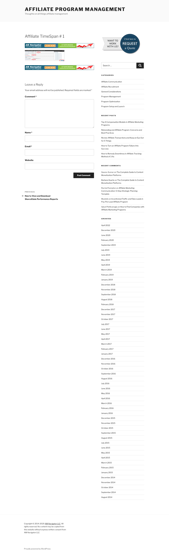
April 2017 (105, 339)
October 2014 (107, 487)
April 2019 (105, 265)
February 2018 (107, 304)
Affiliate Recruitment (110, 87)
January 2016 (107, 413)
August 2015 (106, 438)
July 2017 (105, 324)
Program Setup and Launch (113, 106)
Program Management (111, 96)
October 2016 (107, 368)
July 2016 (105, 383)
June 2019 (105, 255)
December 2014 (108, 477)
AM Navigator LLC (52, 523)
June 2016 (105, 388)
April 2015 (105, 457)
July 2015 (105, 443)
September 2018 (108, 294)
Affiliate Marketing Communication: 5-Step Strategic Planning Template (119, 191)
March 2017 (106, 344)
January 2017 (107, 354)
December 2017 (108, 309)
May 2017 (105, 334)
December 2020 (108, 230)
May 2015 (105, 453)
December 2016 (108, 359)
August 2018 (106, 299)
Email (28, 146)
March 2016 (106, 403)
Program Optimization (110, 101)
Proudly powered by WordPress (37, 549)
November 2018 (108, 289)
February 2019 (107, 275)
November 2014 (108, 482)
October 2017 (107, 319)
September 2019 (108, 245)
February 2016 (107, 408)
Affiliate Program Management (75, 9)
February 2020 (107, 240)
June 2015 (105, 448)
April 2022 (105, 225)
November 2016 (108, 364)
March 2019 (106, 270)
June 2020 (105, 235)
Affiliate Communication (111, 82)
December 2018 (108, 285)
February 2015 (107, 467)
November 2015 (108, 423)
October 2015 (107, 428)
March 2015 (106, 463)
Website (29, 160)
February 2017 (107, 349)
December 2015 (108, 418)
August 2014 (106, 497)
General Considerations (111, 91)
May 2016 (105, 393)
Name (28, 132)
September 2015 (108, 433)
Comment (31, 96)
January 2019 (107, 279)
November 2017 (108, 314)
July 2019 (105, 250)
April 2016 (105, 398)
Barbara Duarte (107, 180)
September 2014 (108, 492)
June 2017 (105, 329)
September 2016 (108, 374)
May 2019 (105, 260)
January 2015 (107, 472)
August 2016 (106, 378)
